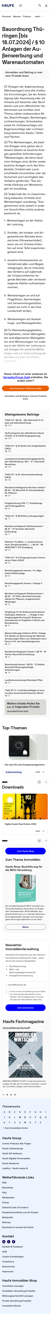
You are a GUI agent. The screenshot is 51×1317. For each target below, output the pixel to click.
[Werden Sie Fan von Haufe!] (13, 1241)
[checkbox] (7, 991)
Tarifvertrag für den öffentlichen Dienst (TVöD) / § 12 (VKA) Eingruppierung (24, 434)
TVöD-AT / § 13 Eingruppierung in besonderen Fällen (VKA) (25, 559)
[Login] (46, 5)
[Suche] (39, 5)
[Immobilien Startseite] (9, 5)
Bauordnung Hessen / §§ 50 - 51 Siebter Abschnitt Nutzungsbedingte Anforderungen (25, 667)
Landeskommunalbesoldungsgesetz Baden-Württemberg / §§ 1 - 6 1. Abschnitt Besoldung (25, 461)
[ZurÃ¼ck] (39, 782)
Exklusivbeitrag (13, 772)
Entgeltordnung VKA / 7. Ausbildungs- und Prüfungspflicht (24, 504)
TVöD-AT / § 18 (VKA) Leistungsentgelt (24, 516)
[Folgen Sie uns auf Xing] (8, 1241)
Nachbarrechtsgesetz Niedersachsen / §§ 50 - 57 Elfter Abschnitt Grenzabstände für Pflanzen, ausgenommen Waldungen (24, 597)
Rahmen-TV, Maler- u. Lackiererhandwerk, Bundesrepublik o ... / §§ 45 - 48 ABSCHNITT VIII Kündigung (24, 544)
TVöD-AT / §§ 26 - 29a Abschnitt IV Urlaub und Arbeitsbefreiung (24, 421)
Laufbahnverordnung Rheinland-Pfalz (24, 680)
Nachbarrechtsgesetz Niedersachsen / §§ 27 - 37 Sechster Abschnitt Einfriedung (24, 529)
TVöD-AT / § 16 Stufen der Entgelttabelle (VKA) (25, 447)
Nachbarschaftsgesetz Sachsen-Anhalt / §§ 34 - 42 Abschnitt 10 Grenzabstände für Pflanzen (25, 490)
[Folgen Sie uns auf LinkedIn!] (3, 1241)
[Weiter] (46, 782)
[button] (25, 388)
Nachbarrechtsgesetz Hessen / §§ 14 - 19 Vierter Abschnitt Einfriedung (25, 653)
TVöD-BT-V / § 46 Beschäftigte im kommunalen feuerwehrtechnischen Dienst (25, 691)
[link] (6, 16)
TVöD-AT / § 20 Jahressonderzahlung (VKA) (23, 476)
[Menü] (20, 5)
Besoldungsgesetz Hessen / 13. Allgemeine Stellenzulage (23, 572)
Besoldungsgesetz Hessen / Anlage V (23, 583)
